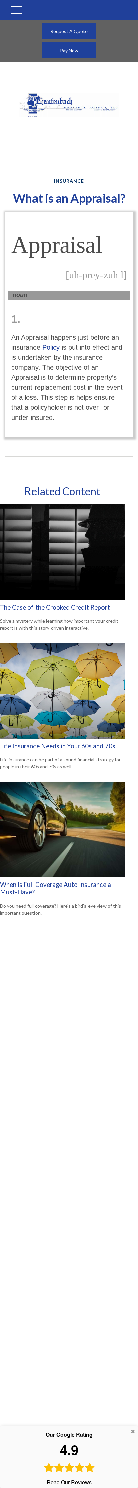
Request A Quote (69, 31)
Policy (51, 347)
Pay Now (69, 50)
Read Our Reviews (69, 1458)
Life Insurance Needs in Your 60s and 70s (57, 746)
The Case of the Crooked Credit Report (55, 607)
